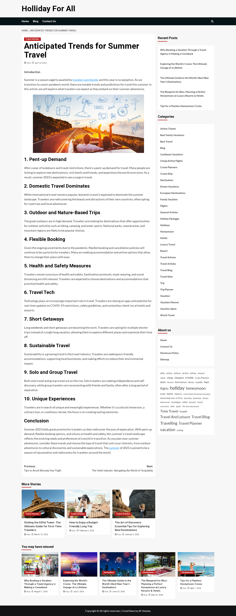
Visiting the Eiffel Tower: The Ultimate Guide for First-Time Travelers (42, 526)
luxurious (197, 398)
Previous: (42, 468)
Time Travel (169, 411)
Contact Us (49, 21)
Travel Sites (166, 276)
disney (191, 382)
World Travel (167, 315)
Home (25, 21)
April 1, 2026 (195, 588)
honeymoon (196, 388)
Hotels (163, 237)
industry (178, 394)
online (185, 402)
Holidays (165, 225)
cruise (189, 377)
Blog (35, 21)
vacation (167, 429)
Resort (164, 250)
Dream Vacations (169, 186)
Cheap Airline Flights (171, 160)
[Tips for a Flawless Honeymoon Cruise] (196, 564)
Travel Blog (166, 270)
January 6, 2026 (132, 534)
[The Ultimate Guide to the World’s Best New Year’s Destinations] (118, 564)
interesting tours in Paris (171, 398)
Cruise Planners (168, 167)
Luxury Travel (167, 244)
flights (164, 388)
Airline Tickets (168, 128)
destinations (181, 382)
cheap (170, 377)
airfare (169, 373)
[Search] (212, 21)
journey (188, 398)
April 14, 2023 (41, 63)
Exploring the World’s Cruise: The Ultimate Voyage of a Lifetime (183, 65)
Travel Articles (32, 39)
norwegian (176, 402)
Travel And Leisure (175, 417)
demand (170, 382)
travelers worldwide (85, 80)
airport (201, 373)
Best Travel (166, 141)
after (162, 373)
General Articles (169, 212)
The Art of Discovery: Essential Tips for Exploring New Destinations (132, 526)
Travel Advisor (168, 257)
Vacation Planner (169, 302)
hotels (170, 393)
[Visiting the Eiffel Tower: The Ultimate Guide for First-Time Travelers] (43, 504)
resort (200, 402)
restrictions (164, 406)
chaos (163, 378)
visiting (180, 430)
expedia (199, 382)
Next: (122, 468)
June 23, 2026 (118, 591)
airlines (193, 373)
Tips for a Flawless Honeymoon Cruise (181, 106)
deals (163, 382)
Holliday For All (48, 8)
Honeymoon (167, 231)
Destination (166, 179)
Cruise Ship (166, 173)
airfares (177, 373)
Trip (162, 282)
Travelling (168, 423)
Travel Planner (190, 423)
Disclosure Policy (169, 352)
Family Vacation (169, 199)
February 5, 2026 (86, 530)
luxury (205, 398)
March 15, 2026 (41, 534)
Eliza (29, 63)
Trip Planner (166, 289)
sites (172, 406)
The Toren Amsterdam (190, 406)
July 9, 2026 (78, 591)
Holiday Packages (169, 218)
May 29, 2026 (157, 595)
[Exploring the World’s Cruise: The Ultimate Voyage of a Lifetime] (79, 564)
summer (114, 448)
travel (183, 411)
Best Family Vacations (172, 134)
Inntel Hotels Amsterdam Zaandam (196, 394)
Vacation (165, 295)
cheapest (179, 377)
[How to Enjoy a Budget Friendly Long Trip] (88, 504)
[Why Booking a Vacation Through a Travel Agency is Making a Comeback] (40, 564)
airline (185, 373)
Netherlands (165, 402)
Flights (164, 205)
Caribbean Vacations (171, 154)
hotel (162, 393)
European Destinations (172, 192)
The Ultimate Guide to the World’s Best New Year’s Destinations (184, 79)
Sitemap (164, 359)
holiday (177, 388)
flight (206, 382)
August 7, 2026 (41, 591)
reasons (192, 402)
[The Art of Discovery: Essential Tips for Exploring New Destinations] (133, 504)
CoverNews (128, 610)
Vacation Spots (168, 308)
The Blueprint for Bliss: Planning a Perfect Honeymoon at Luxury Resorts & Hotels (182, 93)
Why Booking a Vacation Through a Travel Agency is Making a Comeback (183, 51)
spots (178, 406)
